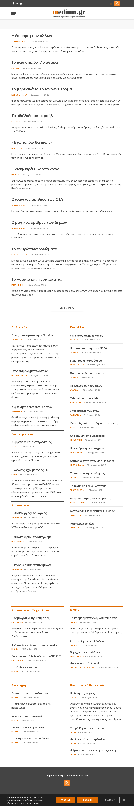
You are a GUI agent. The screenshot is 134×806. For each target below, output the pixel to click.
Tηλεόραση (76, 440)
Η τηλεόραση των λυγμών (87, 448)
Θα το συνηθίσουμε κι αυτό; (87, 373)
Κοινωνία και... (22, 505)
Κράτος (15, 474)
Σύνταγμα (89, 667)
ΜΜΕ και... (77, 610)
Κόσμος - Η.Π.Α (19, 95)
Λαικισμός (75, 415)
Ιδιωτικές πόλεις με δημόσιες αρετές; (94, 423)
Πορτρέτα (16, 148)
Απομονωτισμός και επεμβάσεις (90, 498)
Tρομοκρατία (77, 656)
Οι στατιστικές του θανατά (29, 693)
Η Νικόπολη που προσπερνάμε (31, 537)
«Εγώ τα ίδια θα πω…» (31, 142)
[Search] (111, 3)
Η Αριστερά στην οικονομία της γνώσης (93, 750)
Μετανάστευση (19, 375)
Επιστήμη (18, 685)
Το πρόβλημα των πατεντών (87, 728)
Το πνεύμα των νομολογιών (27, 727)
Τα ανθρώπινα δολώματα (34, 249)
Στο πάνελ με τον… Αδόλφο (87, 641)
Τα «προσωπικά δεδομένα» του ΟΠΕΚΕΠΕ (36, 656)
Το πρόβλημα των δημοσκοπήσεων (93, 618)
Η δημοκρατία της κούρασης (30, 618)
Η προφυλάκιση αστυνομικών (31, 565)
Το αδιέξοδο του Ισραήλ (32, 115)
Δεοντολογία (77, 365)
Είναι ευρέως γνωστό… (85, 410)
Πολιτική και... (22, 327)
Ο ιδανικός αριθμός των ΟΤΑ (37, 199)
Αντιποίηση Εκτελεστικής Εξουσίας (92, 511)
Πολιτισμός (17, 541)
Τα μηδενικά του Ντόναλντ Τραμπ (41, 89)
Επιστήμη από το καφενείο (27, 716)
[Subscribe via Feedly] (117, 5)
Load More (65, 308)
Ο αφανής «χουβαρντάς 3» (29, 470)
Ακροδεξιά (16, 340)
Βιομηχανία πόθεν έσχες (86, 360)
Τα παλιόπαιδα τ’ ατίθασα (34, 62)
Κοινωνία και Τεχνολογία (30, 610)
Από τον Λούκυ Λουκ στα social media (34, 645)
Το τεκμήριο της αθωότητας (88, 486)
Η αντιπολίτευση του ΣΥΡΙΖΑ (88, 348)
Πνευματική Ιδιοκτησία (87, 685)
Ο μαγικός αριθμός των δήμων (39, 222)
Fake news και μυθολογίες (86, 335)
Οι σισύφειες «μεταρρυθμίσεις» (30, 738)
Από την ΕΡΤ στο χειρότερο (87, 435)
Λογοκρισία (75, 667)
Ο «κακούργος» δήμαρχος (29, 513)
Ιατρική (15, 698)
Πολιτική (74, 622)
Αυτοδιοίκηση (18, 41)
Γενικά (14, 649)
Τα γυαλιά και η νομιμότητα (36, 279)
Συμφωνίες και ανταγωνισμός (31, 442)
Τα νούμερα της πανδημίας (87, 473)
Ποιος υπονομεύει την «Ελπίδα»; (32, 335)
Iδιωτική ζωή (17, 285)
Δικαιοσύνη (17, 517)
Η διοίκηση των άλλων (31, 35)
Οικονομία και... (23, 434)
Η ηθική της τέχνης (82, 693)
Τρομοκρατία (77, 465)
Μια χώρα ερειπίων (82, 523)
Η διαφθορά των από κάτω (35, 169)
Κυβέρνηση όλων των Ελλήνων (31, 407)
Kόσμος (15, 121)
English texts (77, 402)
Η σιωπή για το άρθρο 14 (84, 663)
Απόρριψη (87, 799)
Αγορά (14, 446)
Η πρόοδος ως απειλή (24, 667)
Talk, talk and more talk (84, 398)
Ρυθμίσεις (109, 799)
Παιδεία (15, 175)
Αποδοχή (66, 799)
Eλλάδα (74, 390)
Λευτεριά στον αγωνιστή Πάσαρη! (92, 461)
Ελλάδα (15, 68)
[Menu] (13, 13)
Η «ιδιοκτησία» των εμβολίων (87, 739)
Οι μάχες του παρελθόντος (86, 652)
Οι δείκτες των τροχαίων (86, 385)
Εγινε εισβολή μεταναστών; (29, 371)
